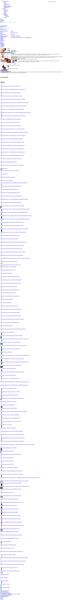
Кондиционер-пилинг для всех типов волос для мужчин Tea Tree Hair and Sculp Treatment (14, 355)
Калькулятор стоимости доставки (5, 71)
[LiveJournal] (15, 50)
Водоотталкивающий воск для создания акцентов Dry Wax (9, 170)
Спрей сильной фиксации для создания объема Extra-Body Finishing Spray (12, 165)
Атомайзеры (6, 14)
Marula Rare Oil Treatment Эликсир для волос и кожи (8, 505)
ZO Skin (1, 42)
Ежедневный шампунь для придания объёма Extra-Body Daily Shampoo (11, 138)
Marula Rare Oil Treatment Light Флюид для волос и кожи (9, 508)
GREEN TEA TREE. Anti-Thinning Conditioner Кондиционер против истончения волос (14, 557)
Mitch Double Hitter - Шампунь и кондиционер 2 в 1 (8, 401)
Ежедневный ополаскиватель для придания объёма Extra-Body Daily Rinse (12, 142)
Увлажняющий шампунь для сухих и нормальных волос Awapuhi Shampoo (12, 205)
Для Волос (5, 15)
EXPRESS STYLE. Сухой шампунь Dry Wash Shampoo (9, 467)
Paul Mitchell (13, 34)
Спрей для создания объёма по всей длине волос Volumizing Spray (10, 309)
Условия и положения (3, 596)
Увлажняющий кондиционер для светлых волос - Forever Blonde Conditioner (12, 437)
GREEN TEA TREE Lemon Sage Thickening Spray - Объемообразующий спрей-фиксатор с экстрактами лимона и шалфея (19, 477)
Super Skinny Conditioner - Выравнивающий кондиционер (9, 538)
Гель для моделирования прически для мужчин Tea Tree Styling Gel (11, 365)
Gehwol (5, 9)
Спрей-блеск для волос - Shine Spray (6, 424)
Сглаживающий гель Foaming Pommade (6, 180)
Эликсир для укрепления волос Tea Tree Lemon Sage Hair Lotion (10, 264)
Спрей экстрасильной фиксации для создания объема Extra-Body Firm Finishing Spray (14, 182)
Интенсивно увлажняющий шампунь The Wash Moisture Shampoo (10, 202)
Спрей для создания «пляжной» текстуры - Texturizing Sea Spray (10, 421)
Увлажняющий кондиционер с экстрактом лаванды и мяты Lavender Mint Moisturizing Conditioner (15, 215)
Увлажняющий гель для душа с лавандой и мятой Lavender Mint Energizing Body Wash (14, 212)
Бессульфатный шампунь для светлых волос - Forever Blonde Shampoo (11, 431)
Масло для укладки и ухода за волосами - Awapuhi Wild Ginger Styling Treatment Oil (13, 411)
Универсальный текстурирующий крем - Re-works (8, 388)
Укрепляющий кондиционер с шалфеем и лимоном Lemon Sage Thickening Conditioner (14, 228)
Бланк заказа (2, 20)
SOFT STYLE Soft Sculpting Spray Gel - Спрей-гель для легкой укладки (11, 474)
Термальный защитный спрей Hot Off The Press (8, 292)
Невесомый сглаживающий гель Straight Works (7, 177)
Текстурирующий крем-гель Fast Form (6, 273)
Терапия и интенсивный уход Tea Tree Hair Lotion (8, 266)
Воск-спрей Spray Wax (4, 168)
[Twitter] (13, 50)
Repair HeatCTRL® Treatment (5, 590)
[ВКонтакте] (11, 50)
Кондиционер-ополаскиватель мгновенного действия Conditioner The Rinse (12, 128)
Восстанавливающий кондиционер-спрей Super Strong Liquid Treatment (11, 255)
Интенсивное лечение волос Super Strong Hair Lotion (8, 261)
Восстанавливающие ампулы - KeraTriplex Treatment (8, 408)
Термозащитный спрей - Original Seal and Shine (7, 404)
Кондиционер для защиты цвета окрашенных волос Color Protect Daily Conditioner (13, 105)
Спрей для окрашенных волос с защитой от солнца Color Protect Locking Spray (12, 99)
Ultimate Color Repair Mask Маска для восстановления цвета (9, 570)
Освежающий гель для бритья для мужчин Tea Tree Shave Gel (10, 348)
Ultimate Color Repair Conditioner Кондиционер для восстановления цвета (12, 525)
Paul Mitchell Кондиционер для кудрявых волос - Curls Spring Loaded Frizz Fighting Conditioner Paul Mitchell (17, 444)
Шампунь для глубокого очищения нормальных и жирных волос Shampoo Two (13, 89)
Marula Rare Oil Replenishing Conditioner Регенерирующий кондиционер (11, 502)
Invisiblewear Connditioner (4, 580)
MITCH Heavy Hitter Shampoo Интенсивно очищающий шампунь (10, 454)
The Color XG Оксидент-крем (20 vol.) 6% (7, 457)
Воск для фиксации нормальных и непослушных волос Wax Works (11, 158)
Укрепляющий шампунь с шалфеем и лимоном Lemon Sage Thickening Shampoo (13, 232)
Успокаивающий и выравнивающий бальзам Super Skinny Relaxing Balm (12, 245)
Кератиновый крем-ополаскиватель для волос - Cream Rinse (9, 391)
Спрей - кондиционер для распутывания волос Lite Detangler (10, 122)
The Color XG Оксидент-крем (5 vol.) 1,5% (7, 548)
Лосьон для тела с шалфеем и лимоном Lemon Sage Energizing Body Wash (12, 222)
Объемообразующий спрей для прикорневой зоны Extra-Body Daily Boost (12, 155)
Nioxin (5, 5)
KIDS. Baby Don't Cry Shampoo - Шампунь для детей (8, 567)
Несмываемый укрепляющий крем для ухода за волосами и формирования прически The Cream (15, 112)
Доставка (1, 19)
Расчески (7, 16)
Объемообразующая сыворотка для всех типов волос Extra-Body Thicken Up (12, 145)
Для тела (3, 8)
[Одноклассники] (12, 50)
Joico (5, 3)
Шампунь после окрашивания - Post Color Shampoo (8, 447)
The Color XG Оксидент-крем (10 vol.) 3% (7, 464)
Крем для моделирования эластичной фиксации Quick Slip (9, 289)
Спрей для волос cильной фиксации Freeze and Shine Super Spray (10, 315)
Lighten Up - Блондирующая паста (5, 541)
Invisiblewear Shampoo (3, 577)
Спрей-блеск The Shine (4, 173)
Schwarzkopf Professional (8, 6)
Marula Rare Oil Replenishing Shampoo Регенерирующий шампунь (10, 495)
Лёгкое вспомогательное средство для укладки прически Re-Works (11, 279)
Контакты (2, 599)
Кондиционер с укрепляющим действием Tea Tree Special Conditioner (11, 335)
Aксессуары (4, 13)
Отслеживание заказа (3, 70)
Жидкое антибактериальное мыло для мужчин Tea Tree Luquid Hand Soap (12, 358)
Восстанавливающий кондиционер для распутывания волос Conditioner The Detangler (14, 132)
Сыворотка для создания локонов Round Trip (7, 332)
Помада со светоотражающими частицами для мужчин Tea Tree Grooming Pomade (13, 345)
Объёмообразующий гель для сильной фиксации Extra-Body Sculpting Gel (12, 148)
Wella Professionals (3, 36)
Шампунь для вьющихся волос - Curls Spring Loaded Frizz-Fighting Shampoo (12, 441)
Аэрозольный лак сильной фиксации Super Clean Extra (9, 305)
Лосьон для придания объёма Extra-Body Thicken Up (8, 286)
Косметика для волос (5, 1)
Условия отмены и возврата (4, 595)
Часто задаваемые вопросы (4, 592)
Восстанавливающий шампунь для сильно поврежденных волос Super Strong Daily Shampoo (15, 258)
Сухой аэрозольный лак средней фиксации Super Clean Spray (10, 276)
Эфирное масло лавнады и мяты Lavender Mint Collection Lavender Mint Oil (12, 371)
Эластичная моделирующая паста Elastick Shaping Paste (9, 189)
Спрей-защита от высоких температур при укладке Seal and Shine (10, 125)
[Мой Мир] (14, 50)
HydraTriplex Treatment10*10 (4, 574)
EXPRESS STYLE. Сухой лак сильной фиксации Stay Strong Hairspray (11, 470)
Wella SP (1, 37)
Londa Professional (7, 4)
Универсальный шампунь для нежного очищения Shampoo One (10, 92)
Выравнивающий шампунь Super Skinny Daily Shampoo (9, 238)
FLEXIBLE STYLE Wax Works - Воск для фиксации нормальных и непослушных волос (14, 480)
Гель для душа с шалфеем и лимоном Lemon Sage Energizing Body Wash (11, 225)
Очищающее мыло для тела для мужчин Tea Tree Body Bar (9, 378)
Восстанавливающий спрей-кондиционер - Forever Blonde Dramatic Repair (12, 434)
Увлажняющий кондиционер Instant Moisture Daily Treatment (9, 192)
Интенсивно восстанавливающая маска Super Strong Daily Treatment (11, 248)
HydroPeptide (6, 10)
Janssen (5, 11)
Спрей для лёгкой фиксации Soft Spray (6, 325)
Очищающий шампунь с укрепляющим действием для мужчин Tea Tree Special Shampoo (14, 338)
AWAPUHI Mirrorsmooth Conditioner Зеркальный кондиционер (10, 515)
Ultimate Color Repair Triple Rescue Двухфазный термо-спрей (10, 528)
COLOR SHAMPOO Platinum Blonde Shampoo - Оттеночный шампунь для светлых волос (14, 381)
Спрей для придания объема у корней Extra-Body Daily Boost (10, 312)
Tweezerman (2, 44)
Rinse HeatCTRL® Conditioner (5, 587)
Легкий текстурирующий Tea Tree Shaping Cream (8, 368)
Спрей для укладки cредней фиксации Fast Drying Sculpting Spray (10, 283)
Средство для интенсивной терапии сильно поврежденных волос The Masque (12, 115)
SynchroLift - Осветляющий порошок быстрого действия (9, 531)
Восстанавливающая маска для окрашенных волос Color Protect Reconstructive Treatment (14, 102)
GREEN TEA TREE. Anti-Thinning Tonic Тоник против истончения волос (12, 564)
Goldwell (5, 2)
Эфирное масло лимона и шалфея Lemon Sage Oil (8, 375)
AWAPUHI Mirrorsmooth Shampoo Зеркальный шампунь (9, 512)
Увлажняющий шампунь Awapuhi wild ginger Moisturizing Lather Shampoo (12, 398)
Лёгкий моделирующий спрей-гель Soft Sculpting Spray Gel (9, 322)
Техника (5, 17)
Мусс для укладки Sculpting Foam (5, 302)
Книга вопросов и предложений (5, 593)
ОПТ (1, 18)
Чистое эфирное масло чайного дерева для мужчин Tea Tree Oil (10, 342)
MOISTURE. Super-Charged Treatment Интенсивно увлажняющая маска (11, 551)
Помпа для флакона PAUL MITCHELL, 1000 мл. (8, 554)
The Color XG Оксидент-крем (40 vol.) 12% (7, 492)
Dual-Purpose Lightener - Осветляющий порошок (8, 544)
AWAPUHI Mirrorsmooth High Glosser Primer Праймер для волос (10, 518)
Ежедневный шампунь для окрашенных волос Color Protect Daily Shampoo (12, 109)
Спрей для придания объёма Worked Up (6, 299)
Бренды (1, 21)
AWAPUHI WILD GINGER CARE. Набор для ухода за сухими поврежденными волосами (14, 486)
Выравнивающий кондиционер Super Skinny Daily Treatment (10, 235)
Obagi (5, 12)
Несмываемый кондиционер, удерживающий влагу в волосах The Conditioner (12, 135)
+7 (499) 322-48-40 (61, 2)
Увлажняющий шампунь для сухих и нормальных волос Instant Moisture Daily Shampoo (14, 199)
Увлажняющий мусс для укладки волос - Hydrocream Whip (9, 414)
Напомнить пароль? (3, 29)
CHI (1, 31)
